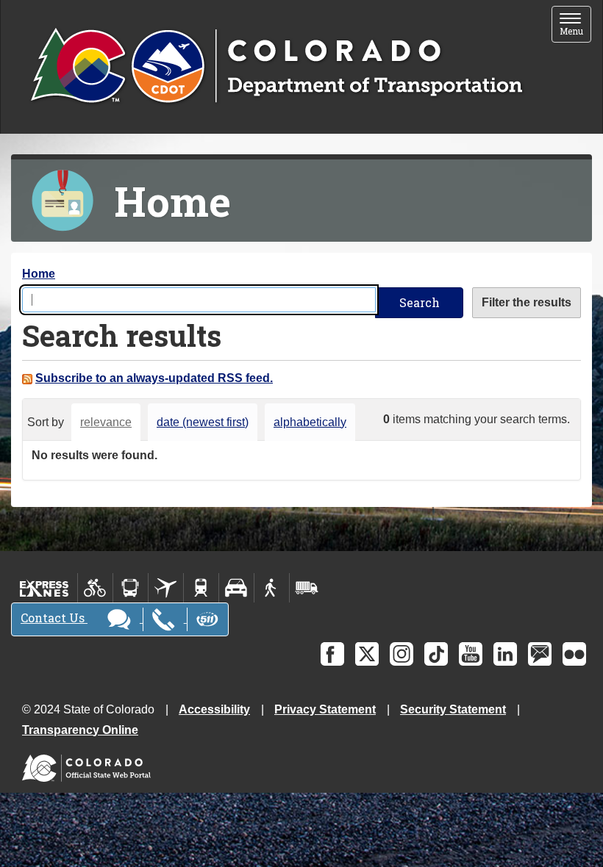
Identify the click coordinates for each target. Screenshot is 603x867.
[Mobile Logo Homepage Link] (276, 67)
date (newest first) (203, 422)
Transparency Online (80, 730)
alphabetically (310, 422)
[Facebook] (332, 654)
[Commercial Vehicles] (306, 587)
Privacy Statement (325, 709)
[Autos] (236, 587)
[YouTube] (470, 654)
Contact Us (54, 617)
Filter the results (526, 302)
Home (38, 273)
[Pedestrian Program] (272, 587)
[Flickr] (574, 654)
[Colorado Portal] (89, 764)
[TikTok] (436, 654)
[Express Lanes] (44, 587)
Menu (575, 25)
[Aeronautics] (166, 587)
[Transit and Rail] (131, 587)
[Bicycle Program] (95, 587)
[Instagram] (401, 654)
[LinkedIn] (505, 654)
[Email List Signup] (539, 654)
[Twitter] (367, 654)
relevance (106, 422)
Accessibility (214, 709)
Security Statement (453, 709)
